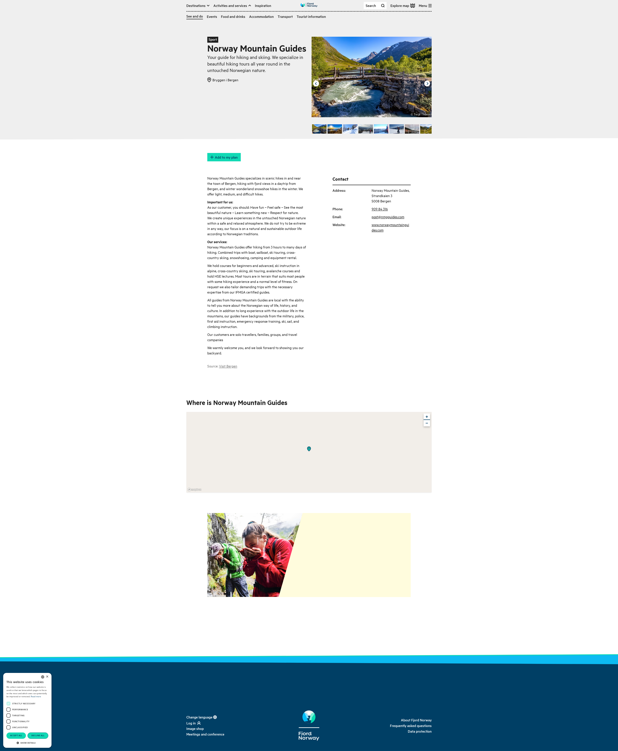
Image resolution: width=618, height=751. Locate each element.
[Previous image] (316, 83)
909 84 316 (380, 209)
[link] (195, 728)
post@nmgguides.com (388, 216)
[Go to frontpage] (309, 5)
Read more (36, 696)
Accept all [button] (16, 735)
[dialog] (27, 710)
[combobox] (42, 677)
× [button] (47, 676)
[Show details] (309, 449)
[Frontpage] (309, 725)
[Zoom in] (427, 417)
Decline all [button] (37, 735)
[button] (27, 743)
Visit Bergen (228, 366)
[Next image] (427, 83)
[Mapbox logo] (194, 489)
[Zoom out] (427, 423)
